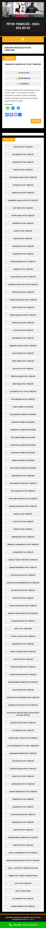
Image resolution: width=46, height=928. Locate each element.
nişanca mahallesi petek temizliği (23, 506)
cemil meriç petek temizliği (23, 361)
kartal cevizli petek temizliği (23, 636)
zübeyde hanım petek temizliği (23, 376)
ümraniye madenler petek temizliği (23, 64)
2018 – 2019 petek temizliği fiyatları (23, 868)
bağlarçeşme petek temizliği (23, 399)
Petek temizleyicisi (23, 891)
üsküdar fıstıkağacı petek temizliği (23, 705)
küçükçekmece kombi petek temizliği (23, 837)
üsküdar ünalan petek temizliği (23, 769)
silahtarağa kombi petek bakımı (23, 468)
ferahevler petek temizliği (23, 323)
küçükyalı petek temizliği (23, 254)
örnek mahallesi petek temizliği (23, 315)
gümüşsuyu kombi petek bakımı (23, 430)
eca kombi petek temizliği (23, 899)
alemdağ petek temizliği (23, 269)
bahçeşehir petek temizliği (23, 644)
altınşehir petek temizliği (23, 552)
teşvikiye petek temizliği (23, 659)
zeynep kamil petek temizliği (23, 216)
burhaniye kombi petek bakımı (23, 453)
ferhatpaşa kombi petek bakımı (23, 445)
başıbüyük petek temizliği (23, 223)
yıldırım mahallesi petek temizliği (23, 300)
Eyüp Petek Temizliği (23, 883)
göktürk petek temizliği (23, 208)
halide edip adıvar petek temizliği (23, 606)
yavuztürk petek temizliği (23, 353)
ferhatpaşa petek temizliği (23, 292)
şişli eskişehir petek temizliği (23, 491)
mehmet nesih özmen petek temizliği (23, 613)
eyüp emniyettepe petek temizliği (23, 483)
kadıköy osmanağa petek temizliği (23, 792)
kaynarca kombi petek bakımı (23, 422)
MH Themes (30, 919)
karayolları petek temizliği (23, 193)
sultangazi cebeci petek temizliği (23, 177)
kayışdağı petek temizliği (23, 185)
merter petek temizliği (23, 238)
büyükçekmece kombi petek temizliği (23, 682)
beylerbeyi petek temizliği (23, 154)
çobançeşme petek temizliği (23, 537)
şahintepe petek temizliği (23, 598)
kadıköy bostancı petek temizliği (23, 674)
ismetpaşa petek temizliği (23, 384)
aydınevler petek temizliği (23, 246)
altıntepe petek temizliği (23, 330)
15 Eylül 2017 (24, 73)
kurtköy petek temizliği (23, 830)
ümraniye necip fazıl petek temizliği (23, 284)
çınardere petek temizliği (23, 807)
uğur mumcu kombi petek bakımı (23, 414)
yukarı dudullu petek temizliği (23, 277)
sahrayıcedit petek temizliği (23, 784)
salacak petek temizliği (23, 147)
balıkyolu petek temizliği (23, 369)
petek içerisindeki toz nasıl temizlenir (23, 746)
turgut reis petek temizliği (23, 307)
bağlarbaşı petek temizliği (23, 338)
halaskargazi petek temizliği (23, 621)
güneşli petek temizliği (23, 529)
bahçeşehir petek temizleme (23, 476)
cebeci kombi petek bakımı (23, 407)
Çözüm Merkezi (24, 78)
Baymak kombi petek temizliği (23, 906)
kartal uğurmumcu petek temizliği (23, 853)
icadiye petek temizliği (23, 231)
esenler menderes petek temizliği (23, 567)
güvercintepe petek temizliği (23, 590)
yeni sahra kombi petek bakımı (23, 437)
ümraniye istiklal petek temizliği (23, 346)
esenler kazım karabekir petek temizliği (23, 583)
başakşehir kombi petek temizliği (23, 753)
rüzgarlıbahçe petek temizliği (23, 262)
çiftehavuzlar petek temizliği (23, 575)
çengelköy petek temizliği (23, 162)
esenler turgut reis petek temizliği (23, 560)
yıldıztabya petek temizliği (23, 690)
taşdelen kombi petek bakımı (23, 460)
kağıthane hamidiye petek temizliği (23, 499)
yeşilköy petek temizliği (23, 170)
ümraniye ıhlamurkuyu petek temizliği (23, 544)
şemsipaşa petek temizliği (23, 799)
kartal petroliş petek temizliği (23, 652)
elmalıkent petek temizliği (23, 822)
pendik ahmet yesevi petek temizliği (23, 738)
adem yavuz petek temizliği (23, 776)
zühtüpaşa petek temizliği (23, 761)
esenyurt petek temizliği (23, 845)
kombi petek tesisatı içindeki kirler (23, 876)
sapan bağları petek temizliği (23, 814)
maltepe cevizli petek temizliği (23, 723)
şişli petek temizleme (23, 629)
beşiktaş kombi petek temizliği (23, 667)
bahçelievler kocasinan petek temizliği (23, 697)
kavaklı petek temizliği (23, 514)
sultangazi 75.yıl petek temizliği (23, 391)
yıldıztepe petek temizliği (23, 522)
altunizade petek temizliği (23, 730)
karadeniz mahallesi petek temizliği (23, 200)
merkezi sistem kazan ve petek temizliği (23, 860)
